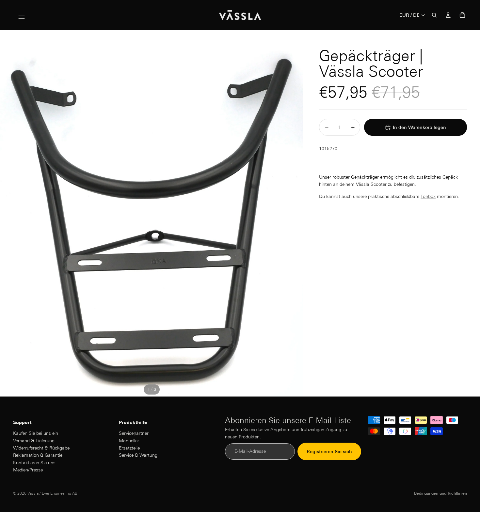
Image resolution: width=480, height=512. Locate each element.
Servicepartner (134, 433)
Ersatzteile (129, 447)
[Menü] (21, 15)
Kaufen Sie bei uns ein (35, 433)
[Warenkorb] (462, 15)
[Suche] (434, 15)
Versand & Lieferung (34, 440)
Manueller (129, 440)
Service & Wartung (138, 455)
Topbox (428, 196)
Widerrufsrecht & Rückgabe (41, 447)
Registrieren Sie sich (329, 451)
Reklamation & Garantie (37, 455)
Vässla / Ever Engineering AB (52, 493)
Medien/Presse (28, 469)
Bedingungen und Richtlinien (440, 493)
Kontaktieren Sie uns (34, 462)
